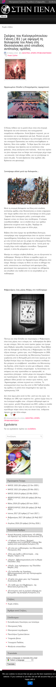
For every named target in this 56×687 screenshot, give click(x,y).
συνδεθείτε (31, 429)
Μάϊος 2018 (12, 503)
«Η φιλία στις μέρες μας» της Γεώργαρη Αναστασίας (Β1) (23, 580)
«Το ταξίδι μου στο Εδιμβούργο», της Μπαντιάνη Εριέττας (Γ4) (22, 586)
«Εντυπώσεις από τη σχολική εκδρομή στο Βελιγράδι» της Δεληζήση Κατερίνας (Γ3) (24, 592)
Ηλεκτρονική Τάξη (15, 626)
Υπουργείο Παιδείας (16, 642)
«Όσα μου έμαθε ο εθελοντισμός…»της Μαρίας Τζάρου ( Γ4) (23, 555)
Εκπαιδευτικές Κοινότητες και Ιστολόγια (23, 622)
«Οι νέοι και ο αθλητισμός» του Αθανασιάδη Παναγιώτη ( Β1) (25, 549)
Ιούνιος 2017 (13, 513)
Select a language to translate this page (21, 658)
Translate (11, 664)
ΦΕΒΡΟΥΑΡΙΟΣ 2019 (16, 498)
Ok (30, 683)
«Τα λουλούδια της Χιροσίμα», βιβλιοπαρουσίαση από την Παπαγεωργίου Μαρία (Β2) (25, 573)
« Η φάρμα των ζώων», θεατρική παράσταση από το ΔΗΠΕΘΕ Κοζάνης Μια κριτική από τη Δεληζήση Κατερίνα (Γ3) (25, 542)
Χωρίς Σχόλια (12, 55)
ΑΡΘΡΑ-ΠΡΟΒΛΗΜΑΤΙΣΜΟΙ (41, 53)
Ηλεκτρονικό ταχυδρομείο (18, 630)
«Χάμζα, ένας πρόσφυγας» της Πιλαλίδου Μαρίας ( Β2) (24, 566)
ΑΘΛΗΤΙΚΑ (26, 53)
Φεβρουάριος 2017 (15, 517)
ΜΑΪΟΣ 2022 (13, 489)
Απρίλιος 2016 (13, 523)
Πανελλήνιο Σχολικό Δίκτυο (18, 634)
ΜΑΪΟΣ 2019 (13, 494)
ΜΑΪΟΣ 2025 (13, 485)
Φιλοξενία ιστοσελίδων (17, 647)
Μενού (3, 16)
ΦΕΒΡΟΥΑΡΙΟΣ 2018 (16, 508)
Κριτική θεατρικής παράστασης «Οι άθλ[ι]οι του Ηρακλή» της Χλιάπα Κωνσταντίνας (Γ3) (25, 535)
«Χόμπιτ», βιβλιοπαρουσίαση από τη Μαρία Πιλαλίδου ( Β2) (25, 561)
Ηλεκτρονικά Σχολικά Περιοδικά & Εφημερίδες (27, 2)
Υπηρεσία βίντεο (14, 638)
